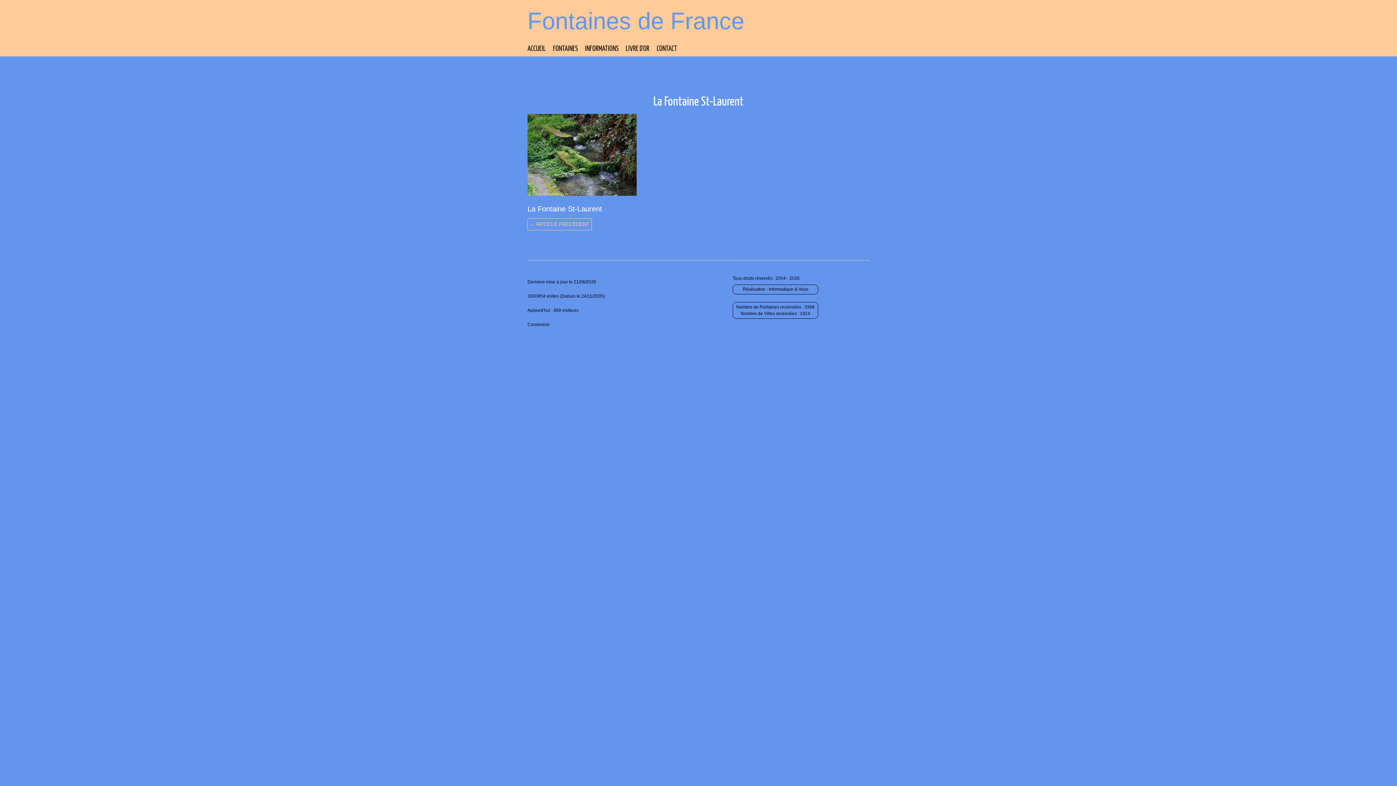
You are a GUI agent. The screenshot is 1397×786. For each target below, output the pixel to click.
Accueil (537, 48)
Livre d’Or (637, 48)
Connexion (538, 324)
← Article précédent (560, 224)
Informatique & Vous (788, 289)
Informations (601, 48)
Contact (667, 48)
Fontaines (565, 48)
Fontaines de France (636, 21)
